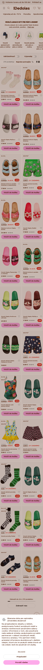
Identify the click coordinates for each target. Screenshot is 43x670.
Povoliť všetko (21, 662)
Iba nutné (21, 651)
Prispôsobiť (21, 657)
